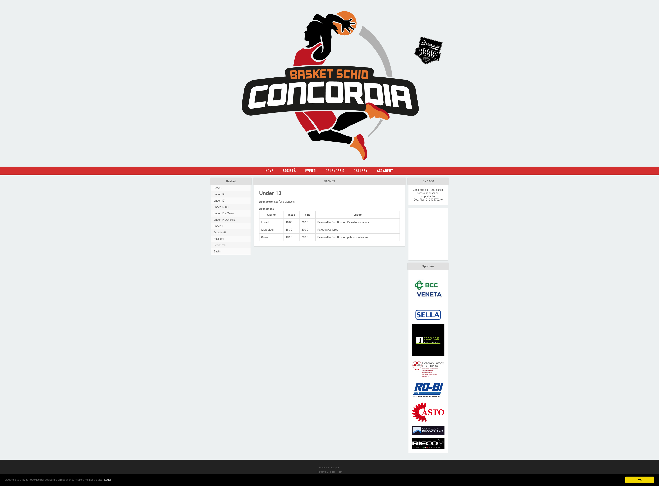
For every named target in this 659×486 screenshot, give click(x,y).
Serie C (218, 188)
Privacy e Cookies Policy (329, 472)
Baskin (217, 251)
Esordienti (220, 232)
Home (270, 170)
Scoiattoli (220, 245)
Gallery (361, 170)
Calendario (335, 170)
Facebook (324, 467)
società (289, 170)
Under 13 (219, 226)
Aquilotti (219, 238)
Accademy (385, 170)
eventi (311, 170)
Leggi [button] (107, 479)
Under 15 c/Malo (224, 213)
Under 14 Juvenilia (224, 219)
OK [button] (639, 479)
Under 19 (219, 194)
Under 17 (219, 200)
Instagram (335, 467)
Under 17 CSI (221, 207)
